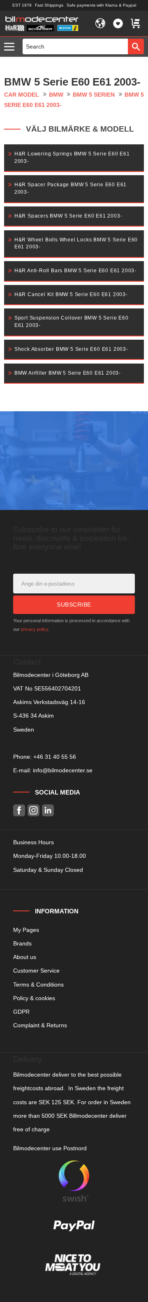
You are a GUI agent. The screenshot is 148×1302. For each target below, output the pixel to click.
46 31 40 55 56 (56, 756)
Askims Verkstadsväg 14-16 (49, 702)
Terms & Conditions (38, 984)
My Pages (26, 930)
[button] (11, 47)
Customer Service (36, 970)
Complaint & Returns (40, 1025)
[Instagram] (33, 810)
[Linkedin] (48, 810)
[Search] (136, 46)
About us (24, 957)
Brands (22, 943)
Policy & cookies (34, 998)
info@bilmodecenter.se (62, 770)
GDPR (21, 1011)
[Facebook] (19, 810)
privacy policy (34, 629)
